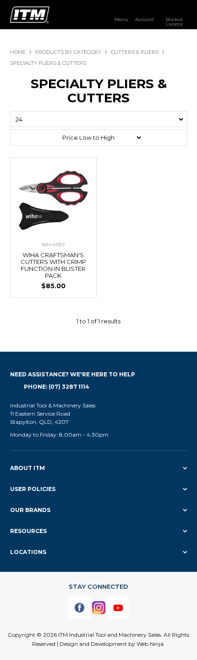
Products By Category (68, 52)
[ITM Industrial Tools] (29, 14)
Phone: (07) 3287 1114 (56, 386)
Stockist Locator (174, 21)
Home (18, 52)
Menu (121, 19)
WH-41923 (53, 245)
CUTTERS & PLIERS (135, 52)
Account (144, 19)
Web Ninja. (151, 643)
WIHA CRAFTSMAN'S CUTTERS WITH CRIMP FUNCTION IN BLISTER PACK (53, 265)
